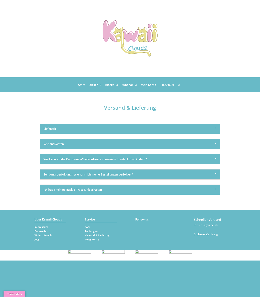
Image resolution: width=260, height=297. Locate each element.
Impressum (41, 227)
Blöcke (109, 85)
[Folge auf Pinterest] (156, 225)
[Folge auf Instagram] (139, 225)
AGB (36, 239)
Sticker (93, 85)
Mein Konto (148, 85)
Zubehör (127, 85)
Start (81, 85)
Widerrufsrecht (43, 235)
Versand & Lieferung (97, 235)
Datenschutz (42, 231)
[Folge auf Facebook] (148, 225)
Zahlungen (91, 231)
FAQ (87, 227)
